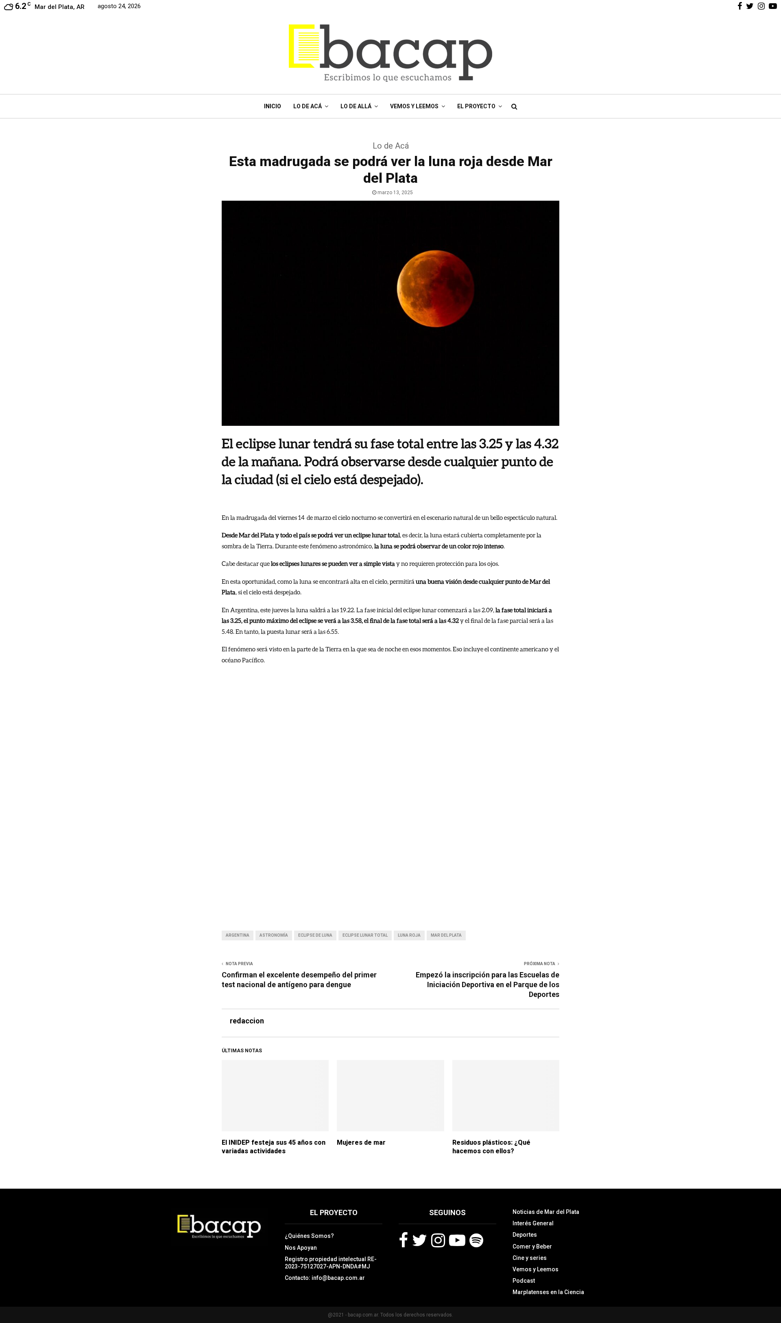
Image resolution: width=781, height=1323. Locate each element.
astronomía (274, 935)
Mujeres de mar (361, 1142)
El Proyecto (476, 106)
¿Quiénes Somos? (309, 1236)
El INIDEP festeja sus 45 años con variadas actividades (273, 1147)
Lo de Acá (307, 106)
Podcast (524, 1280)
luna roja (409, 935)
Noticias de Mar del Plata (546, 1212)
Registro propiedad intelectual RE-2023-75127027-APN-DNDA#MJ (331, 1263)
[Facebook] (403, 1240)
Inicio (272, 106)
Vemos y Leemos (414, 106)
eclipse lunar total (365, 935)
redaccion (247, 1020)
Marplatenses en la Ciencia (548, 1292)
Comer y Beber (532, 1246)
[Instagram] (438, 1240)
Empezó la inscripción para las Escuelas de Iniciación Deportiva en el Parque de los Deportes (487, 984)
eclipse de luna (315, 935)
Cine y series (530, 1258)
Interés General (533, 1223)
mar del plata (446, 935)
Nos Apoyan (301, 1247)
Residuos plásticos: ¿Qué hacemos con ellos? (491, 1147)
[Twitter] (419, 1240)
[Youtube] (457, 1240)
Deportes (525, 1234)
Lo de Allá (355, 106)
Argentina (237, 935)
